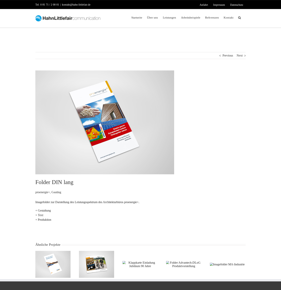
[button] (239, 17)
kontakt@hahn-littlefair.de (76, 4)
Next (240, 55)
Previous (228, 55)
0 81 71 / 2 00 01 (49, 4)
